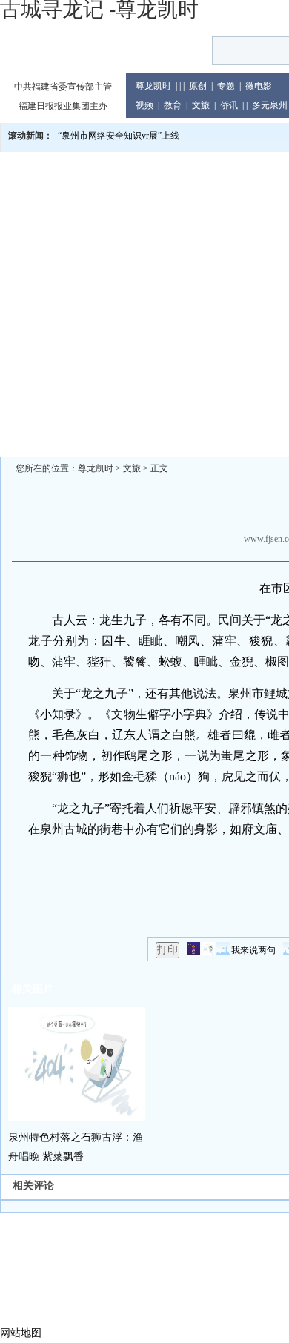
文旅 (201, 105)
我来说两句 (253, 950)
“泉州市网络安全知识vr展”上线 (118, 135)
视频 (144, 105)
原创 (198, 86)
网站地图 (20, 1333)
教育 (173, 105)
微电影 (258, 86)
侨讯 (229, 105)
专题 (226, 86)
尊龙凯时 (153, 86)
